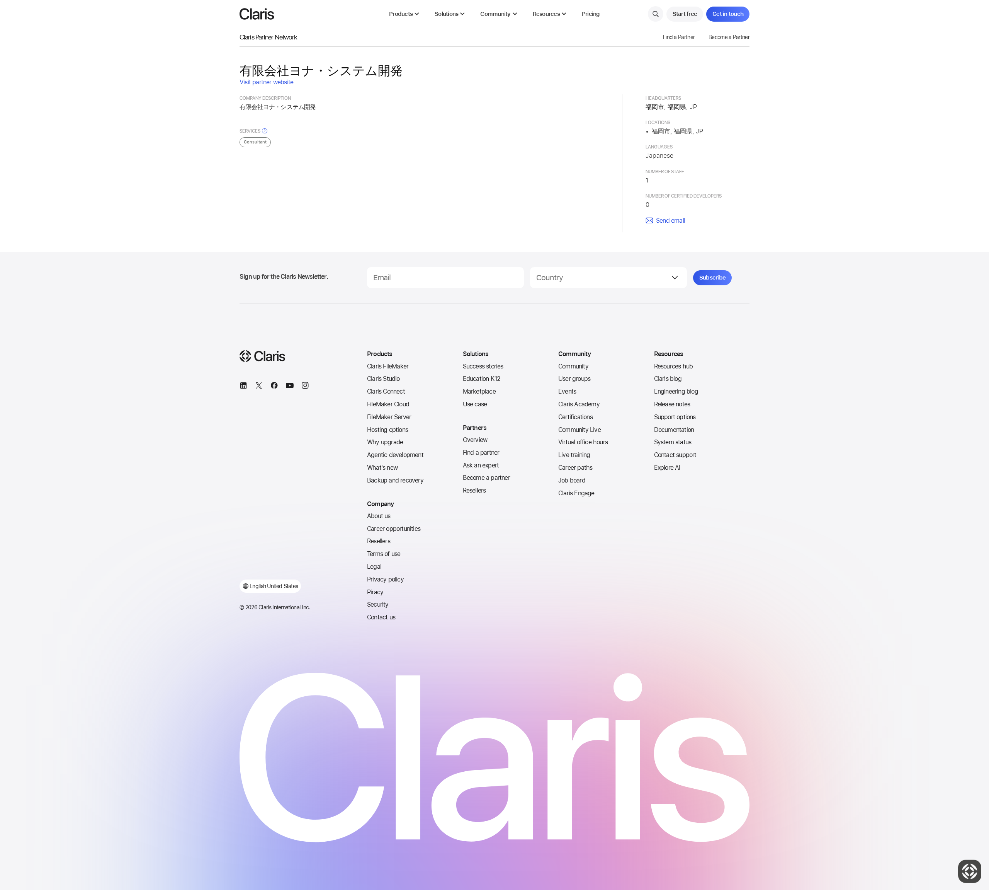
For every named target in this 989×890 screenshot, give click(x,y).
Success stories (483, 366)
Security (378, 604)
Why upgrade (385, 442)
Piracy (375, 592)
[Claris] (257, 14)
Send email (670, 220)
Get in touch (727, 13)
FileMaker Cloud (388, 404)
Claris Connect (386, 391)
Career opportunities (393, 528)
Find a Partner (679, 37)
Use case (475, 404)
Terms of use (383, 554)
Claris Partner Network (268, 37)
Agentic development (395, 455)
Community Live (579, 429)
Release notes (672, 404)
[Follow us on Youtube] (290, 387)
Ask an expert (481, 465)
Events (567, 391)
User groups (574, 378)
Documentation (674, 429)
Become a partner (486, 477)
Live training (574, 455)
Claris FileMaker (387, 366)
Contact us (381, 617)
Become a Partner (729, 37)
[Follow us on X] (259, 387)
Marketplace (479, 391)
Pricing (591, 14)
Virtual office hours (583, 442)
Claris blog (667, 378)
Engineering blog (676, 391)
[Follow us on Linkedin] (243, 387)
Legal (374, 566)
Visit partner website (266, 82)
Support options (675, 417)
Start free (685, 13)
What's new (382, 467)
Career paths (575, 467)
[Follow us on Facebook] (274, 387)
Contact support (675, 455)
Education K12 (482, 378)
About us (379, 516)
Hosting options (387, 429)
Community (573, 366)
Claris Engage (576, 493)
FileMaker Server (389, 417)
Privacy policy (385, 579)
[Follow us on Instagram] (305, 387)
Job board (571, 480)
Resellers (378, 541)
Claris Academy (579, 404)
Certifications (575, 417)
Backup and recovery (395, 480)
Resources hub (673, 366)
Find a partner (481, 452)
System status (673, 442)
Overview (475, 439)
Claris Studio (383, 378)
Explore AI (667, 467)
